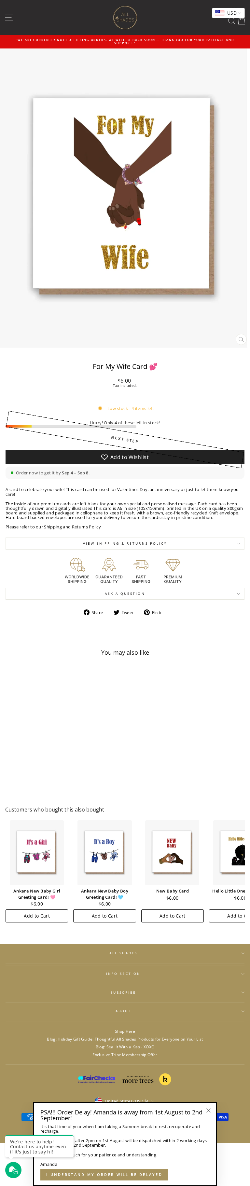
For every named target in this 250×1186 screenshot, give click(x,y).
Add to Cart (37, 916)
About (123, 1011)
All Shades (123, 953)
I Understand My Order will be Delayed (104, 1174)
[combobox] (228, 13)
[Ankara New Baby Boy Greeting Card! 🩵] (104, 852)
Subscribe (123, 992)
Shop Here (125, 1031)
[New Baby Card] (172, 852)
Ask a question (125, 593)
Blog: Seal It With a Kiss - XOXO (125, 1046)
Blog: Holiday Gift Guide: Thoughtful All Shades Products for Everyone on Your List (125, 1039)
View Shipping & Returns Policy (125, 543)
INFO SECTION (123, 973)
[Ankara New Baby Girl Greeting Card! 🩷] (37, 852)
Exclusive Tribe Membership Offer (124, 1054)
